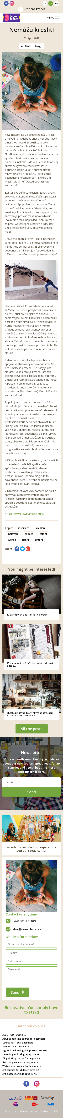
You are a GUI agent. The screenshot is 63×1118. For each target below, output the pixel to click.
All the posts (31, 728)
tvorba (11, 540)
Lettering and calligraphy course (20, 1054)
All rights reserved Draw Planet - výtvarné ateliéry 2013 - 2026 (31, 1111)
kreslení (41, 528)
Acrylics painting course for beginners (23, 1038)
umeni (39, 540)
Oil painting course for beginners (21, 1058)
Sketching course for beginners (20, 1062)
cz (45, 3)
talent (43, 534)
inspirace (23, 528)
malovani (13, 534)
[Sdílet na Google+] (28, 548)
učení (25, 540)
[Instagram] (12, 3)
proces (29, 534)
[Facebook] (6, 3)
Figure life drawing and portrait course (24, 1050)
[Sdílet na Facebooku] (17, 548)
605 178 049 (34, 9)
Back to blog (32, 46)
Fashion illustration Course (17, 1046)
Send (31, 791)
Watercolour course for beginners (21, 1066)
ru (56, 3)
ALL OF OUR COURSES (14, 1034)
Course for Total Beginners (17, 1042)
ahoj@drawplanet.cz (26, 929)
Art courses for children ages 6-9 (20, 1069)
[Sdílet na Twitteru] (22, 548)
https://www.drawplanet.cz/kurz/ (24, 513)
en (50, 3)
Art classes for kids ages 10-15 (19, 1073)
